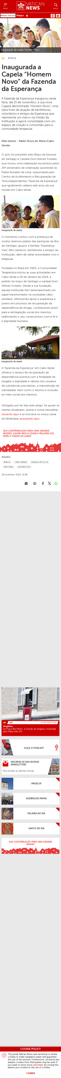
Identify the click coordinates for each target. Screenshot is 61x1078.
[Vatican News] (30, 6)
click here (38, 1065)
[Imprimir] (34, 483)
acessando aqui (29, 418)
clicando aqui (10, 414)
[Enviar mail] (26, 483)
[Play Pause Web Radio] (28, 15)
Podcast (53, 16)
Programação (58, 16)
